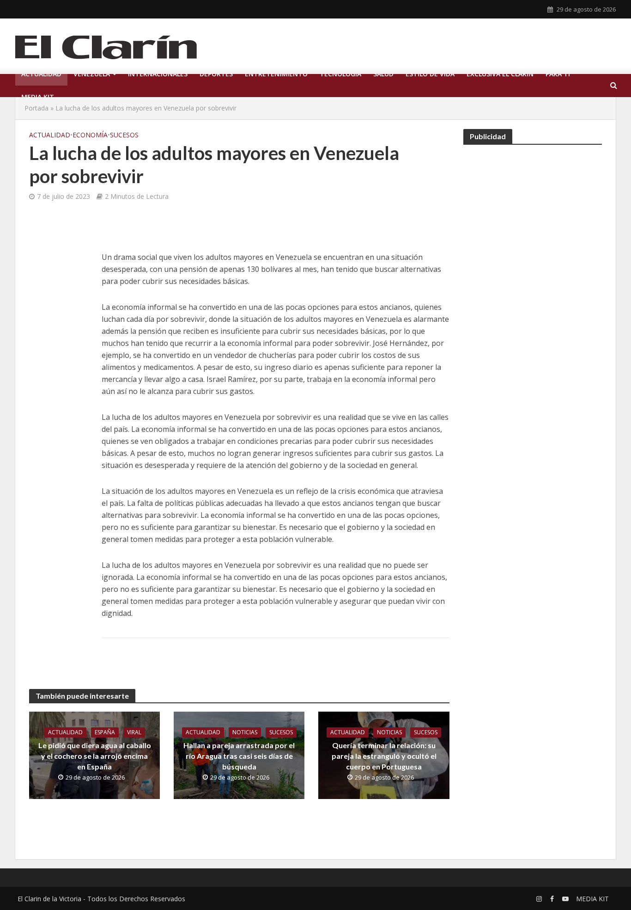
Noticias (244, 732)
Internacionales (158, 73)
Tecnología (340, 73)
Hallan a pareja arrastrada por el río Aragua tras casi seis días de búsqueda (239, 756)
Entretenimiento (276, 73)
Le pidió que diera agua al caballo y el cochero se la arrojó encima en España (94, 756)
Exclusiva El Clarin (500, 73)
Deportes (216, 73)
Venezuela (91, 73)
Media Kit (37, 96)
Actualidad (41, 73)
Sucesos (124, 134)
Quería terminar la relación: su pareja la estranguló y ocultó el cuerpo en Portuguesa (384, 756)
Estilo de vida (430, 73)
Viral (134, 732)
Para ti (558, 73)
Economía (90, 134)
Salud (383, 73)
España (105, 732)
